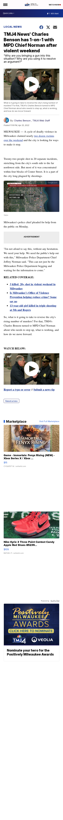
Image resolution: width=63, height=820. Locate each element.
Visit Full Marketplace (49, 421)
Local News (13, 26)
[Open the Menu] (5, 4)
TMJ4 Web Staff (41, 120)
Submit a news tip (44, 390)
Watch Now (54, 5)
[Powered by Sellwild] (54, 601)
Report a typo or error (17, 390)
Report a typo (11, 401)
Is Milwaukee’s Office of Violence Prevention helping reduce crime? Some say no (33, 297)
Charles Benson (22, 120)
